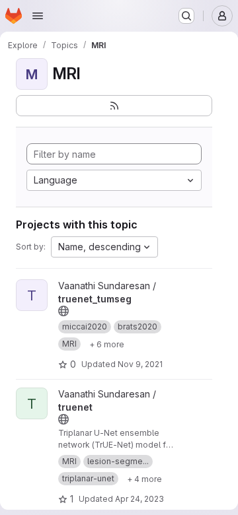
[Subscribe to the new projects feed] (114, 105)
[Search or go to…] (186, 16)
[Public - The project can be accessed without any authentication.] (63, 311)
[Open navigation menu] (37, 15)
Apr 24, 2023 (139, 499)
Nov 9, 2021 (140, 364)
